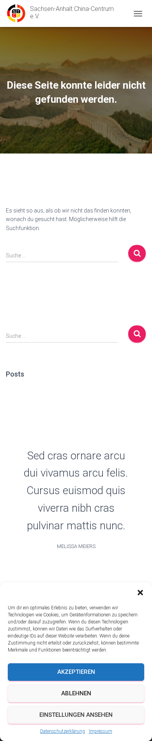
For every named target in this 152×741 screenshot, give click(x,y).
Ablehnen (76, 693)
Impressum (100, 731)
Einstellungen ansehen (76, 714)
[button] (140, 592)
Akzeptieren (76, 671)
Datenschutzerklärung (62, 731)
